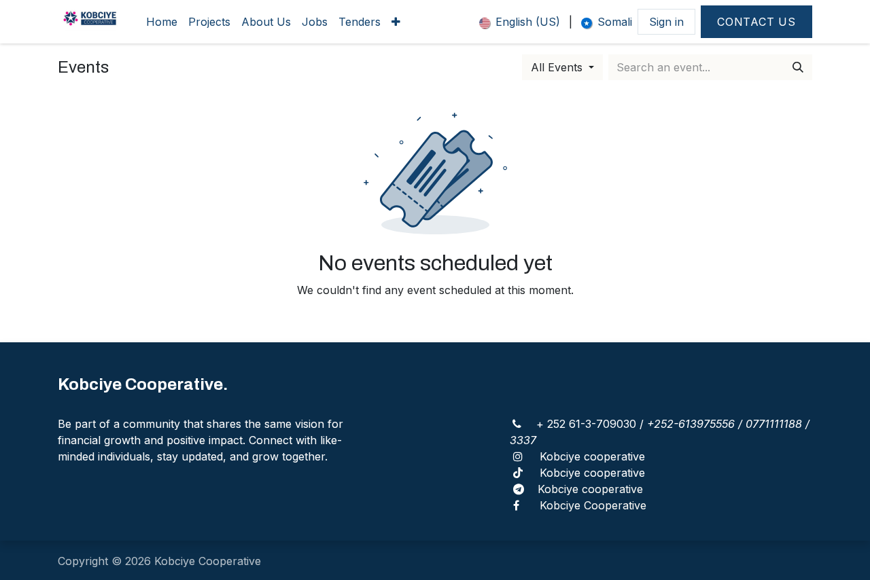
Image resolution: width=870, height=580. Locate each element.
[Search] (798, 67)
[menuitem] (162, 21)
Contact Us (756, 22)
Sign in (666, 22)
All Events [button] (558, 67)
